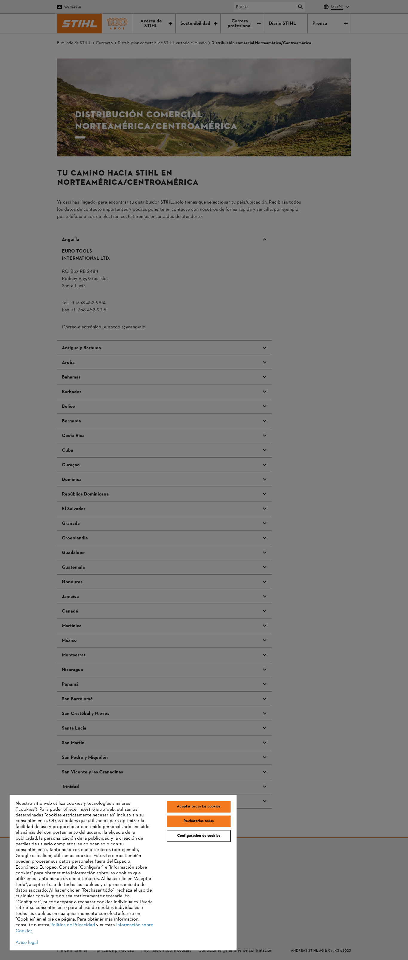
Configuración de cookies (198, 836)
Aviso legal (27, 942)
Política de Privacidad (72, 925)
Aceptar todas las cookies (198, 806)
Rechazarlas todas (198, 821)
